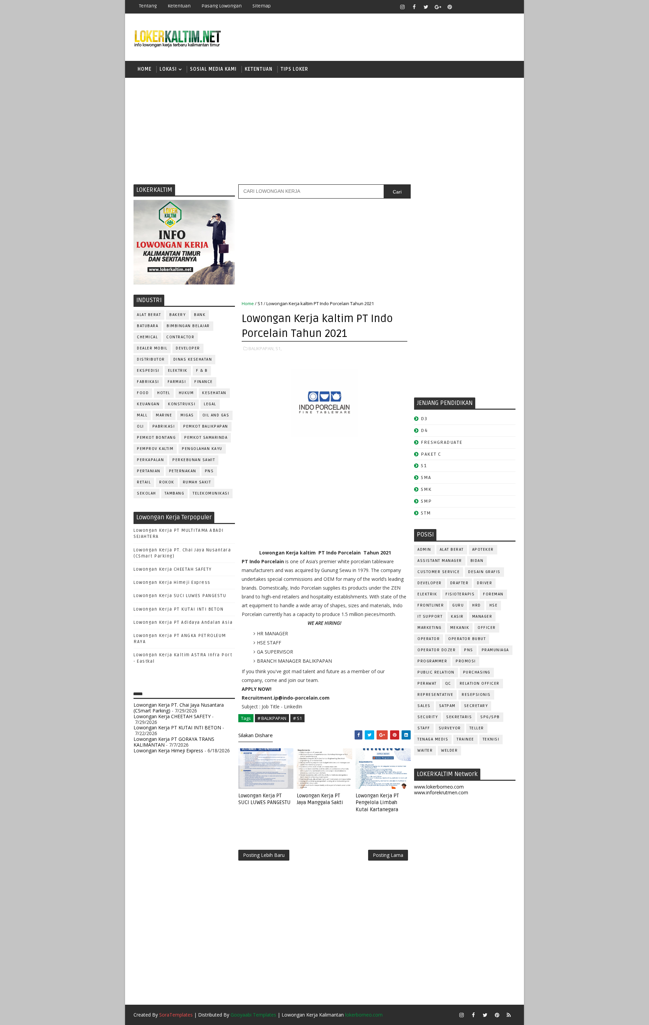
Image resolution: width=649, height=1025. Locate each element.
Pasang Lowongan (221, 6)
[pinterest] (449, 7)
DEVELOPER (188, 348)
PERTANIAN (149, 471)
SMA (426, 477)
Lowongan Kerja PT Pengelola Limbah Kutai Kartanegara (377, 803)
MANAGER (482, 616)
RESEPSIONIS (476, 694)
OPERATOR (428, 638)
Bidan (477, 560)
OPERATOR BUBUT (467, 638)
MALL (142, 415)
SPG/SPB (490, 717)
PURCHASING (476, 672)
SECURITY (427, 717)
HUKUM (186, 392)
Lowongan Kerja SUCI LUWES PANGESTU (180, 595)
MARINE (164, 415)
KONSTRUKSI (181, 404)
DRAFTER (459, 583)
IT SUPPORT (429, 616)
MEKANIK (460, 627)
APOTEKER (483, 549)
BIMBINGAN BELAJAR (188, 325)
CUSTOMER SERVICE (438, 571)
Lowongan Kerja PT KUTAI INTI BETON (178, 609)
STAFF (423, 728)
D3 (424, 419)
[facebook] (414, 7)
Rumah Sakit (197, 482)
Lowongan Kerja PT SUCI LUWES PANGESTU (264, 799)
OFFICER (487, 627)
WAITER (425, 750)
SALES (424, 705)
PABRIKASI (163, 426)
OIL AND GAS (216, 415)
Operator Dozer (436, 650)
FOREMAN (493, 594)
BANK (200, 314)
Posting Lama (388, 855)
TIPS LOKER (294, 69)
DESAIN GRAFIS (484, 571)
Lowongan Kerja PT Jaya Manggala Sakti (320, 799)
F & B (202, 370)
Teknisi (491, 739)
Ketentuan (179, 6)
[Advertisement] (324, 130)
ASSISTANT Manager (439, 560)
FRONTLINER (430, 605)
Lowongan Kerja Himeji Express (172, 582)
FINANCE (203, 381)
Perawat (427, 683)
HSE (493, 605)
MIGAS (187, 415)
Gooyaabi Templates (253, 1014)
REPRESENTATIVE (435, 694)
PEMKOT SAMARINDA (205, 437)
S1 (260, 303)
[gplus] (438, 7)
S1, (278, 348)
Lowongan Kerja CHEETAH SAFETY (173, 569)
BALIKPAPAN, (261, 348)
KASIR (457, 616)
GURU (458, 605)
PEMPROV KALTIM (155, 448)
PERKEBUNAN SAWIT (193, 459)
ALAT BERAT (149, 314)
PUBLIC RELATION (436, 672)
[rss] (485, 7)
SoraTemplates (176, 1014)
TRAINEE (465, 739)
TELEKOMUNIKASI (211, 493)
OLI (140, 426)
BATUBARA (147, 325)
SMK (426, 489)
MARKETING (429, 627)
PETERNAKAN (182, 471)
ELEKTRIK (178, 370)
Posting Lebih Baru (264, 855)
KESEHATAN (214, 392)
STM (426, 513)
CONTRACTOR (180, 337)
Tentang (148, 6)
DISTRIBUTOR (151, 359)
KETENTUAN (258, 69)
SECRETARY (476, 705)
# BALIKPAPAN (272, 718)
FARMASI (177, 381)
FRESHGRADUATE (442, 442)
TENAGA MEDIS (432, 739)
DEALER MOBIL (152, 348)
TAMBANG (175, 493)
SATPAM (447, 705)
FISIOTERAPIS (460, 594)
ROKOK (166, 482)
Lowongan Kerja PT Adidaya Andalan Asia (183, 622)
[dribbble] (473, 7)
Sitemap (262, 6)
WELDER (449, 750)
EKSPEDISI (148, 370)
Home (144, 69)
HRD (476, 605)
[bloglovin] (461, 7)
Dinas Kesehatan (192, 359)
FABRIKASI (148, 381)
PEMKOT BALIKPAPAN (205, 426)
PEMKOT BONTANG (156, 437)
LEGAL (210, 404)
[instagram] (402, 7)
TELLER (477, 728)
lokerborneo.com (364, 1014)
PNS (209, 471)
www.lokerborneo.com (439, 786)
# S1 (297, 718)
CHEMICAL (147, 337)
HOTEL (163, 392)
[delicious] (509, 7)
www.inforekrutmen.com (441, 792)
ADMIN (424, 549)
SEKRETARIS (459, 717)
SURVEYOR (450, 728)
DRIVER (484, 583)
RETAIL (144, 482)
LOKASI (168, 69)
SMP (426, 501)
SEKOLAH (146, 493)
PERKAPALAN (150, 459)
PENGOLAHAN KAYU (202, 448)
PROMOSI (466, 661)
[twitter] (426, 7)
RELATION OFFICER (480, 683)
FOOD (143, 392)
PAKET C (431, 454)
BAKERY (177, 314)
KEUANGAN (148, 404)
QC (448, 683)
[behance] (497, 7)
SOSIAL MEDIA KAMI (213, 69)
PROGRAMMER (432, 661)
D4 (424, 430)
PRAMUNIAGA (495, 650)
